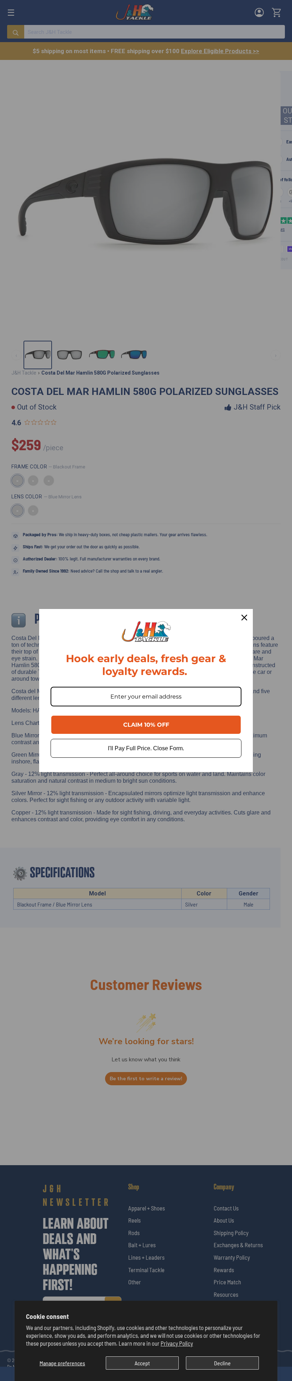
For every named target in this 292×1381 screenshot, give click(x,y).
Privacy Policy (177, 1343)
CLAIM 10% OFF (146, 724)
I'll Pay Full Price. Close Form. (146, 748)
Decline (222, 1363)
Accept (142, 1363)
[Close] (244, 617)
